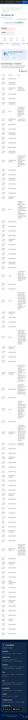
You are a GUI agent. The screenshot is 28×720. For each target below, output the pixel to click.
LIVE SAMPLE (12, 53)
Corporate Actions (16, 43)
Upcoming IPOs (19, 682)
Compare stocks (5, 674)
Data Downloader (19, 674)
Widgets (12, 674)
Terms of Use (10, 696)
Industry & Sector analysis (7, 666)
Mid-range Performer (9, 18)
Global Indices (19, 668)
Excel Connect (5, 676)
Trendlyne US (19, 702)
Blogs (10, 653)
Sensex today (12, 659)
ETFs (16, 666)
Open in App (18, 1)
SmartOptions (10, 702)
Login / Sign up (25, 1)
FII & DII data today (18, 661)
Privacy (3, 696)
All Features (19, 653)
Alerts (23, 43)
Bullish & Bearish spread (9, 668)
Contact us (4, 653)
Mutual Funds (21, 666)
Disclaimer (16, 696)
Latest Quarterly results (7, 661)
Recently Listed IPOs (6, 684)
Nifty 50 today (5, 659)
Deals (7, 43)
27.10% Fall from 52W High (7, 30)
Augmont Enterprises (18, 690)
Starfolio (4, 702)
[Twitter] (23, 716)
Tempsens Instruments (7, 690)
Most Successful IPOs (17, 684)
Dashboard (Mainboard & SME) (8, 682)
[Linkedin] (26, 716)
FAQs (14, 653)
